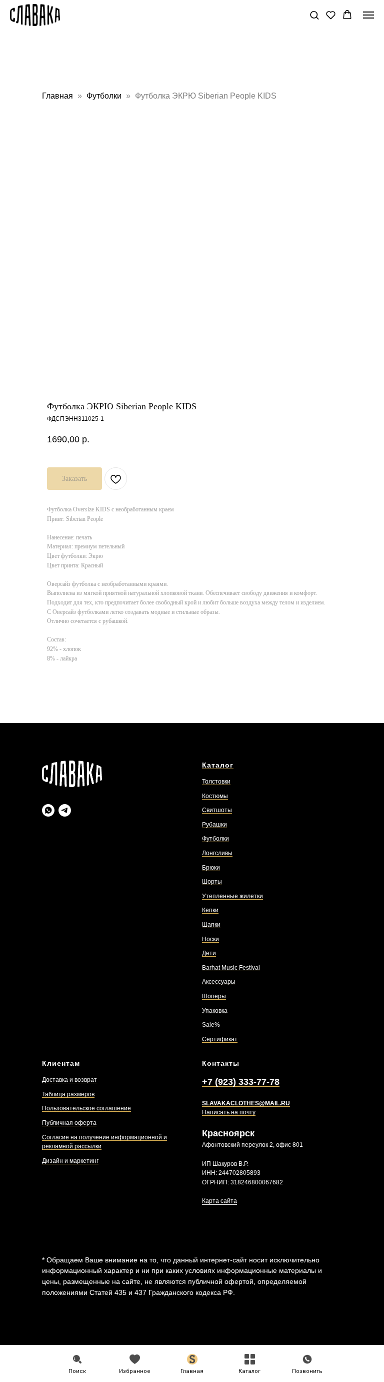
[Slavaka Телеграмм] (64, 810)
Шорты (212, 881)
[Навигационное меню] (368, 15)
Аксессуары (219, 981)
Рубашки (214, 824)
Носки (210, 939)
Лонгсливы (217, 853)
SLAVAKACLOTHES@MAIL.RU (246, 1103)
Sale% (211, 1024)
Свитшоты (217, 810)
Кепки (210, 910)
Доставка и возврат (69, 1079)
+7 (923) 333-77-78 (241, 1082)
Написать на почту (229, 1112)
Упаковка (215, 1010)
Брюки (211, 867)
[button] (314, 15)
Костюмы (215, 796)
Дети (209, 953)
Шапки (211, 924)
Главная (57, 96)
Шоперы (214, 996)
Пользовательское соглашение (86, 1108)
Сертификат (220, 1039)
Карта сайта (219, 1200)
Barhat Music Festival (231, 967)
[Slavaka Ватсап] (48, 810)
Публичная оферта (69, 1122)
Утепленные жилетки (232, 896)
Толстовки (216, 781)
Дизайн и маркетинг (70, 1160)
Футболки (105, 96)
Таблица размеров (68, 1094)
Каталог (218, 765)
